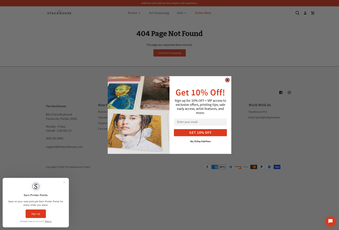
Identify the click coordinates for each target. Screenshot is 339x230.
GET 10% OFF (200, 132)
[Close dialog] (227, 80)
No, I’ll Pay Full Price (200, 141)
